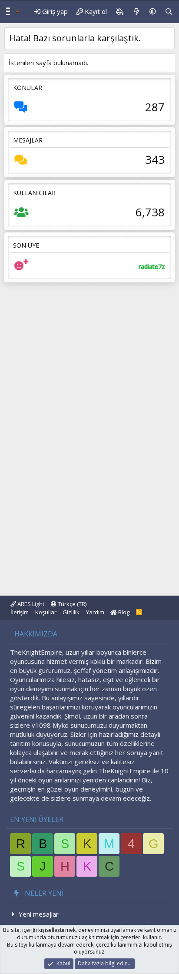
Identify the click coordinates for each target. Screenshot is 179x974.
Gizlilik (71, 612)
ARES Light (30, 604)
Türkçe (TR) (71, 604)
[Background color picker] (119, 11)
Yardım (95, 612)
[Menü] (6, 11)
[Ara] (168, 11)
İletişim (19, 612)
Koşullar (45, 612)
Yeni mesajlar (39, 914)
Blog (123, 612)
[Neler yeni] (136, 11)
